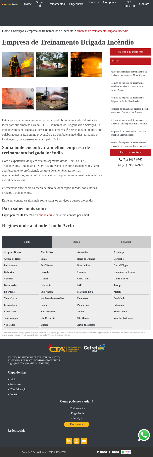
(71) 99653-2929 (132, 165)
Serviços (77, 418)
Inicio (12, 379)
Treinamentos (56, 4)
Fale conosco (76, 424)
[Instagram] (76, 441)
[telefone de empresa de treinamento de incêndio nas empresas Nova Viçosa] (18, 64)
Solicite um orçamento (130, 51)
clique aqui (46, 215)
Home (28, 4)
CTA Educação (129, 3)
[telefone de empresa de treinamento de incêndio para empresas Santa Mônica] (52, 99)
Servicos (93, 2)
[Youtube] (84, 441)
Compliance (110, 2)
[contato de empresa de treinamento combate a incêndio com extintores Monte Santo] (52, 64)
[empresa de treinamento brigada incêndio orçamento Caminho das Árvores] (18, 99)
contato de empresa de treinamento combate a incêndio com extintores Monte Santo (127, 86)
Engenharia (76, 4)
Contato (144, 4)
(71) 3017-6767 (132, 159)
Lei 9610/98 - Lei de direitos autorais (55, 335)
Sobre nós (39, 3)
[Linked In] (69, 441)
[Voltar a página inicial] (10, 4)
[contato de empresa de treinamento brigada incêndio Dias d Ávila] (86, 64)
